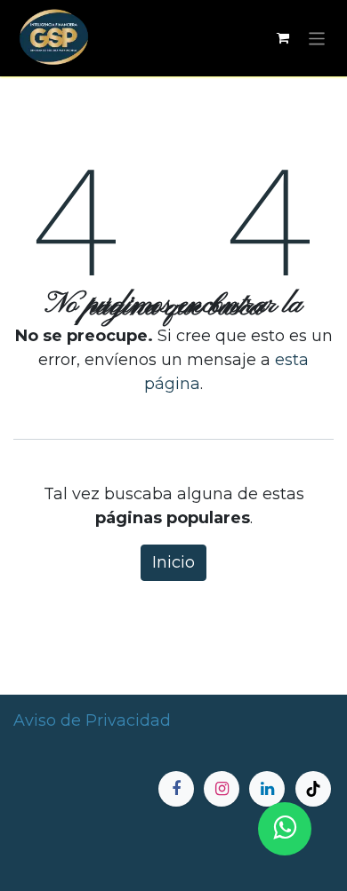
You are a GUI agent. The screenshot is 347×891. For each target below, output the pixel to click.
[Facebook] (176, 789)
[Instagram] (221, 789)
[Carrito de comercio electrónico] (283, 38)
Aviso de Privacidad (92, 720)
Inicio (173, 562)
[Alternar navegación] (317, 37)
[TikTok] (313, 789)
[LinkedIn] (267, 789)
